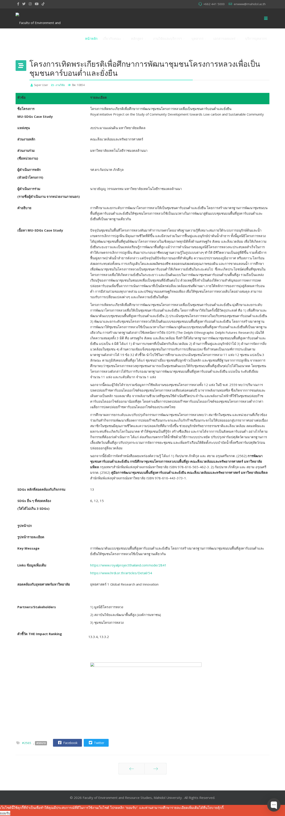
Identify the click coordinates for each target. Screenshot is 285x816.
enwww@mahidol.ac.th (250, 4)
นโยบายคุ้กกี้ (214, 807)
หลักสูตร (137, 38)
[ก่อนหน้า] (132, 768)
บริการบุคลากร (256, 38)
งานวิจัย (60, 85)
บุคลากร (197, 38)
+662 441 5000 (214, 4)
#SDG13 (41, 743)
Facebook (69, 743)
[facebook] (18, 4)
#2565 (26, 743)
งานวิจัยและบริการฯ (167, 38)
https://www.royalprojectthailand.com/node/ (128, 565)
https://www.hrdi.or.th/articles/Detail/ (121, 573)
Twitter (98, 743)
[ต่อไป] (155, 768)
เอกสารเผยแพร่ (224, 38)
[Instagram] (30, 4)
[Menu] (265, 18)
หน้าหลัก (91, 38)
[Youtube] (37, 4)
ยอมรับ (5, 813)
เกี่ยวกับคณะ (112, 38)
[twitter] (24, 4)
